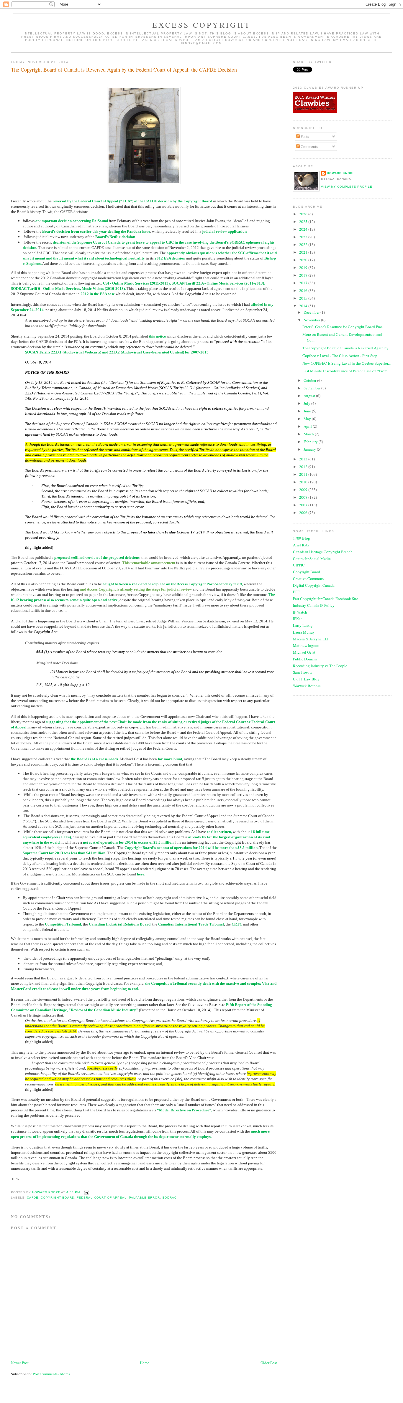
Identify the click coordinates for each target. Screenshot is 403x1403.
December (312, 312)
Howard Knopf (341, 173)
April (308, 426)
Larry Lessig (303, 625)
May (308, 418)
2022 (303, 244)
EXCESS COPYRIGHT (201, 25)
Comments (309, 146)
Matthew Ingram (306, 645)
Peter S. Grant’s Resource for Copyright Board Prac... (343, 326)
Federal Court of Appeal (101, 1197)
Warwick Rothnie (307, 685)
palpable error (144, 1197)
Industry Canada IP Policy (314, 605)
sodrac (169, 1197)
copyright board (57, 1197)
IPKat (297, 618)
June (308, 411)
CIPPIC (299, 565)
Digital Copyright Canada (314, 585)
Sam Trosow (302, 672)
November (312, 320)
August (310, 395)
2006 (303, 512)
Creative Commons (308, 578)
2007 (303, 505)
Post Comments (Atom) (51, 1373)
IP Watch (300, 612)
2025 (303, 221)
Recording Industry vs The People (320, 665)
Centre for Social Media (312, 558)
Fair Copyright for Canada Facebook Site (325, 598)
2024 (303, 229)
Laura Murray (304, 632)
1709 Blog (301, 538)
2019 (303, 267)
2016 (303, 290)
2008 (303, 497)
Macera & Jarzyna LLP (311, 639)
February (311, 441)
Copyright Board (306, 571)
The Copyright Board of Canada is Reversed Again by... (346, 348)
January (310, 449)
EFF (296, 591)
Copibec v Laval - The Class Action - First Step (339, 355)
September (312, 388)
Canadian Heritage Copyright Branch (323, 551)
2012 (303, 466)
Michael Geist (304, 652)
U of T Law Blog (306, 679)
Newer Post (20, 1362)
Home (144, 1362)
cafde (32, 1197)
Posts (304, 136)
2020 (303, 259)
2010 (303, 482)
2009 (303, 489)
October (310, 380)
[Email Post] (86, 1192)
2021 (303, 252)
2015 (303, 298)
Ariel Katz (301, 545)
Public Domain (305, 659)
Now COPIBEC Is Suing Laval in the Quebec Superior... (346, 363)
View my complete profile (346, 186)
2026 (303, 214)
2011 (303, 474)
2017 (303, 282)
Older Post (269, 1362)
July (307, 403)
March (309, 434)
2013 (303, 459)
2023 (303, 236)
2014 (303, 305)
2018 (303, 275)
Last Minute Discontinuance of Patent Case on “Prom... (346, 371)
